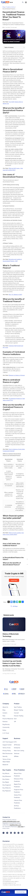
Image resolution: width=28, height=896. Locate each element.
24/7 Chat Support (8, 742)
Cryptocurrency (10, 7)
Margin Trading (18, 710)
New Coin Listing (19, 750)
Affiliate (16, 756)
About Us (5, 707)
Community (6, 727)
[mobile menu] (26, 2)
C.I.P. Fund (6, 733)
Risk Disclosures (7, 753)
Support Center (7, 745)
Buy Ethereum (7, 776)
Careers (5, 713)
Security (5, 756)
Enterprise (17, 747)
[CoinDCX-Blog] (7, 2)
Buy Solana (6, 779)
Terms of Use (6, 747)
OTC (15, 742)
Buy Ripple (6, 782)
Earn (15, 718)
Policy (4, 730)
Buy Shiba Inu (7, 788)
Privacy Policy (7, 750)
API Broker (17, 745)
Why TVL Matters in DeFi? (15, 294)
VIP (15, 721)
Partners (5, 721)
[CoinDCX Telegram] (7, 833)
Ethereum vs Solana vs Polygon (17, 375)
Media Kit (5, 764)
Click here (20, 826)
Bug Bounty (6, 724)
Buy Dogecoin (7, 785)
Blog (4, 7)
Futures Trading (18, 716)
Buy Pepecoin (7, 791)
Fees (4, 716)
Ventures (16, 753)
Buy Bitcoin (6, 773)
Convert (16, 713)
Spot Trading (18, 707)
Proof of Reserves (8, 718)
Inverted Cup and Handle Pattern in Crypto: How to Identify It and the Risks (12, 663)
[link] (3, 833)
